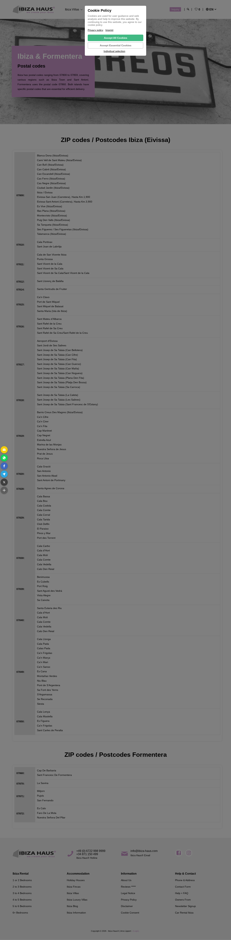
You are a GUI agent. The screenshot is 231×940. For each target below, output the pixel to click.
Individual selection (114, 51)
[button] (4, 449)
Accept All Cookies (115, 37)
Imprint (109, 30)
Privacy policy (95, 30)
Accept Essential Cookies (115, 45)
